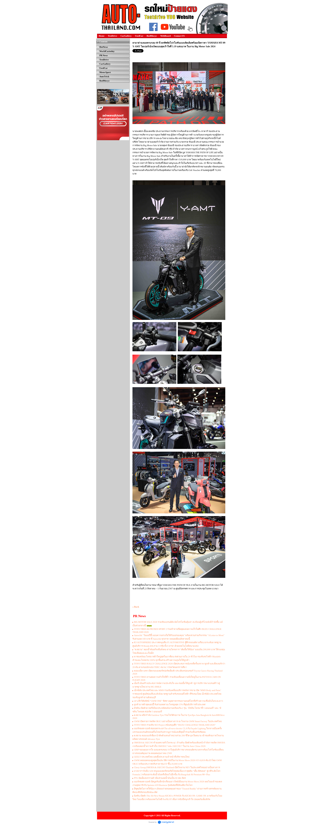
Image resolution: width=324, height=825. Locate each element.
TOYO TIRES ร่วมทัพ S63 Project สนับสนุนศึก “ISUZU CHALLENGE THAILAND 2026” (175, 725)
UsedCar (139, 36)
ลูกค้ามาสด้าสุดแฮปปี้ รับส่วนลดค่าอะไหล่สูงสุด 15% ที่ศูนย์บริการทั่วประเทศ (169, 704)
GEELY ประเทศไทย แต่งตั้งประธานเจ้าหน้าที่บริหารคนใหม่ (162, 756)
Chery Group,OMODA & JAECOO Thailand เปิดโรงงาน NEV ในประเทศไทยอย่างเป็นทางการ (177, 767)
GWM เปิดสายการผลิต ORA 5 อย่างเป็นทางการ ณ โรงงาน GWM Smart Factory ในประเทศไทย (178, 721)
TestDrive (112, 36)
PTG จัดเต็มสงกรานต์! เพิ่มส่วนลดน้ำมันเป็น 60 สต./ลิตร (160, 778)
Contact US (179, 36)
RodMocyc (152, 36)
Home (101, 36)
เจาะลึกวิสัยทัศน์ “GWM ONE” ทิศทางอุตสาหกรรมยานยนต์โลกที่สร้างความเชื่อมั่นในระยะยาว (178, 701)
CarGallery (126, 36)
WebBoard (165, 36)
